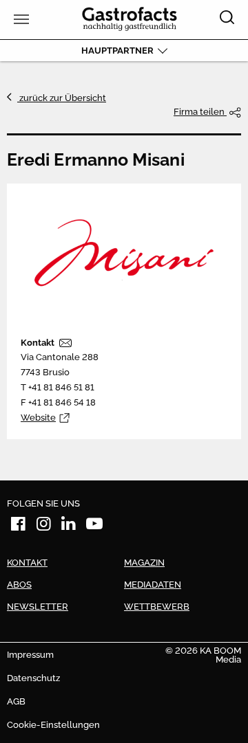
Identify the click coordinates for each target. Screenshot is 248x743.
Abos (19, 584)
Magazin (144, 562)
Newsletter (37, 606)
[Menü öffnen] (19, 19)
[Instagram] (44, 526)
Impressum (30, 655)
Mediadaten (152, 584)
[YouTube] (94, 526)
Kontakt (37, 342)
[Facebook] (18, 526)
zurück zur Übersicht (61, 98)
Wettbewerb (156, 606)
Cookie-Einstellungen (53, 725)
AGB (16, 701)
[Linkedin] (69, 526)
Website (38, 417)
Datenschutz (33, 678)
